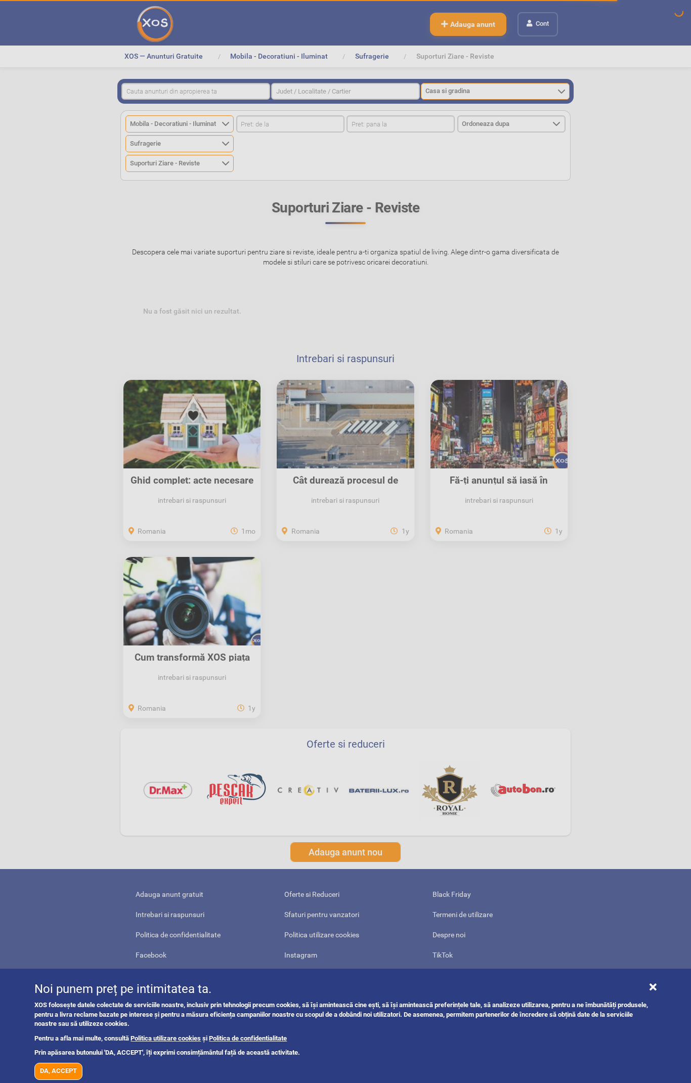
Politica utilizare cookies (166, 1038)
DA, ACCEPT (58, 1070)
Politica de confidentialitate (248, 1038)
